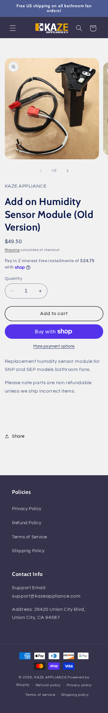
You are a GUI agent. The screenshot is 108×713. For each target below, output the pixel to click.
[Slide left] (40, 170)
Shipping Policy (28, 551)
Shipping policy (74, 694)
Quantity (13, 279)
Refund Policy (26, 523)
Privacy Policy (26, 508)
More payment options (54, 346)
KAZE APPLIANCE (50, 677)
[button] (13, 28)
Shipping (12, 250)
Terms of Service (29, 537)
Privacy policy (79, 685)
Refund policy (48, 685)
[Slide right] (67, 170)
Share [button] (18, 436)
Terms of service (40, 694)
